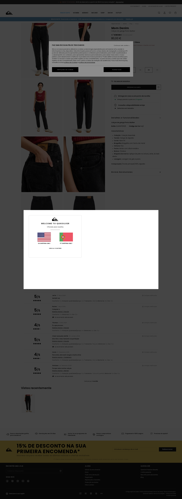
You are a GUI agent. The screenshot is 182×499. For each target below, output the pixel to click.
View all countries (55, 248)
